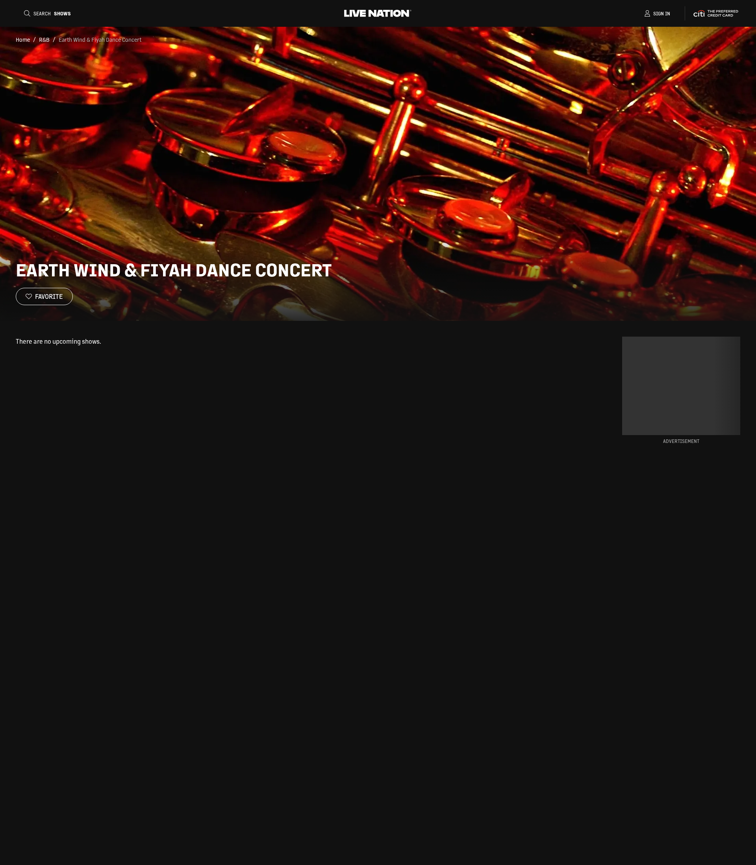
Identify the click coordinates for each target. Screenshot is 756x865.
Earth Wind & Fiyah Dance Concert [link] (100, 39)
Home (23, 39)
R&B (44, 39)
